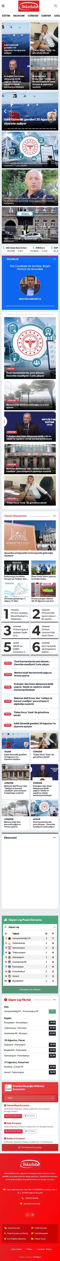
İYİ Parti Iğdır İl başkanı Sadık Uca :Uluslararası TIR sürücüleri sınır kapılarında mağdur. (20, 632)
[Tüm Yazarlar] (54, 259)
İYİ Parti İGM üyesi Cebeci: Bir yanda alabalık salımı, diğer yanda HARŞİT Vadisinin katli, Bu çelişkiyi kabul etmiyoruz (49, 616)
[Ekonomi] (54, 837)
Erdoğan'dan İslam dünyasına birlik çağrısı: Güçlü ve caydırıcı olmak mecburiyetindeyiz (33, 687)
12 (44, 128)
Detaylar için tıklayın (30, 989)
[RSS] (32, 1214)
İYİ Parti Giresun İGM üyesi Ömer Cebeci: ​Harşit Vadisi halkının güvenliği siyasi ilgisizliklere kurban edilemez (49, 632)
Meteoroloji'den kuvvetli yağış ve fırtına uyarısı (12, 824)
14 (51, 128)
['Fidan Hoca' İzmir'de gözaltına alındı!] (30, 490)
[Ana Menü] (3, 6)
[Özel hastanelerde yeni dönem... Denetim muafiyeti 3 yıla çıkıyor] (30, 348)
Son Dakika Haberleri (16, 1239)
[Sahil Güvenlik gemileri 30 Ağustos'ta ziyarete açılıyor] (15, 741)
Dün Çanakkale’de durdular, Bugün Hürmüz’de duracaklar (30, 268)
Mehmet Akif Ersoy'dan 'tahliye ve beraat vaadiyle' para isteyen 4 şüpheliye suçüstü (33, 701)
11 (40, 128)
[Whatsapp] (27, 1214)
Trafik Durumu (40, 1228)
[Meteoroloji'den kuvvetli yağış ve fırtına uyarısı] (30, 395)
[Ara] (55, 6)
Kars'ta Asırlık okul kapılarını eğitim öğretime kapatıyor (49, 649)
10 (37, 128)
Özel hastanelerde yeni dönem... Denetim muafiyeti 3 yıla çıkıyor (44, 824)
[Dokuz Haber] (28, 6)
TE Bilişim (37, 1257)
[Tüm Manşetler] (54, 516)
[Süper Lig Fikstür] (54, 1000)
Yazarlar (41, 1249)
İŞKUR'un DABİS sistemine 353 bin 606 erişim (20, 649)
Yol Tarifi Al (31, 1116)
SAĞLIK (36, 819)
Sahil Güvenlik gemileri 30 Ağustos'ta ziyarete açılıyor (15, 757)
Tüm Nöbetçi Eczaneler (31, 1148)
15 (54, 128)
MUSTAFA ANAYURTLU (30, 299)
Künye (49, 1249)
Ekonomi (10, 837)
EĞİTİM (6, 16)
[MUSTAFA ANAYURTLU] (30, 285)
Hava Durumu (14, 1228)
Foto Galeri (17, 1249)
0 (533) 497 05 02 (14, 1131)
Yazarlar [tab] (12, 259)
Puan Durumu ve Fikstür (17, 1233)
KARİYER (46, 16)
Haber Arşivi (40, 1239)
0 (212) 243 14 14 (14, 1116)
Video (29, 1249)
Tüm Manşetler (41, 1233)
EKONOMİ (19, 16)
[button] (5, 111)
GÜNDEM (33, 16)
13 (47, 128)
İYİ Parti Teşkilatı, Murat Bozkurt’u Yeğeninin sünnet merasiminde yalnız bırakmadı (19, 616)
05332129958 (31, 1198)
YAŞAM (16, 643)
